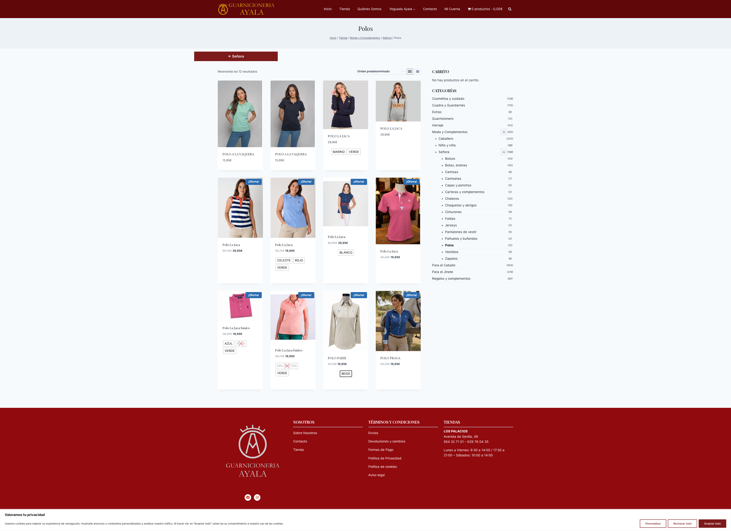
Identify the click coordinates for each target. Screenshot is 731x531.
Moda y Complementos (450, 132)
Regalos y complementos (451, 278)
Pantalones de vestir (460, 232)
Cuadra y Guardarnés (448, 105)
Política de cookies (382, 467)
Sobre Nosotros (305, 433)
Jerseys (451, 225)
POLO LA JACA (339, 136)
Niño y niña (447, 145)
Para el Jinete (442, 272)
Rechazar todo (682, 523)
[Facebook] (248, 497)
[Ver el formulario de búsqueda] (509, 9)
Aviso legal (376, 475)
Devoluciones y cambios (386, 441)
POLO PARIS (337, 358)
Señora (444, 152)
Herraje (437, 125)
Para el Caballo (443, 265)
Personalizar (653, 523)
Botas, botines (456, 165)
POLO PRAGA (390, 358)
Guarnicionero (442, 119)
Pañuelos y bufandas (461, 238)
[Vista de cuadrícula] (410, 71)
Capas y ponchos (458, 185)
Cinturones (453, 212)
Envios (373, 433)
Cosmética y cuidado (448, 99)
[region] (365, 520)
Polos (449, 245)
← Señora (236, 56)
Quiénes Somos (369, 9)
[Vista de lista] (418, 71)
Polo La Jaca (231, 245)
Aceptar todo (712, 523)
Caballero (446, 139)
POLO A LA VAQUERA (238, 154)
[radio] (338, 152)
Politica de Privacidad (384, 458)
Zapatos (451, 258)
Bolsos (450, 158)
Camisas (451, 172)
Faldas (450, 218)
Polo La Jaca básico (236, 328)
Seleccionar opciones (240, 169)
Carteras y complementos (464, 192)
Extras (437, 112)
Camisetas (453, 178)
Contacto (430, 9)
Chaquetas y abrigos (461, 205)
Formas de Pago (380, 450)
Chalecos (452, 198)
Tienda (344, 9)
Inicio (328, 9)
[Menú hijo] (503, 152)
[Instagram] (257, 497)
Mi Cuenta (452, 9)
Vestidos (451, 252)
